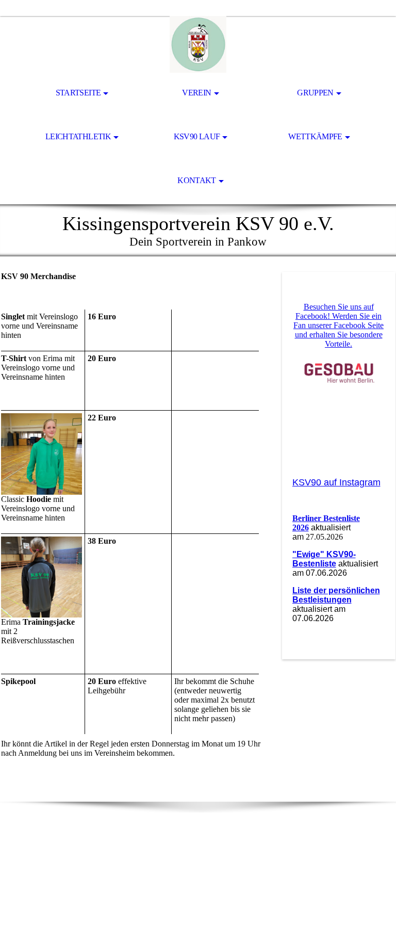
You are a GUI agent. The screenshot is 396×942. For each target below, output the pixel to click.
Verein (196, 92)
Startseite (78, 92)
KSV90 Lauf (197, 136)
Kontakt (196, 180)
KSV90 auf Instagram (336, 482)
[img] (198, 44)
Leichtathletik (78, 136)
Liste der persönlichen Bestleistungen (336, 595)
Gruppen (315, 92)
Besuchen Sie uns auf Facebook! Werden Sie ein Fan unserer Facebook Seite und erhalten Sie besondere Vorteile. (338, 325)
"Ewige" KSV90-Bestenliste (324, 559)
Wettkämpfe (315, 136)
